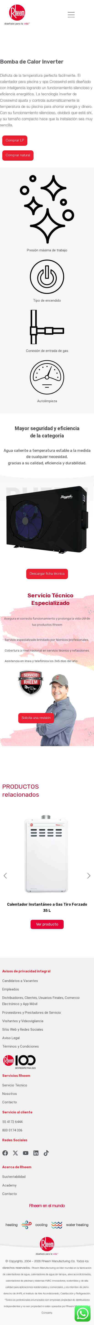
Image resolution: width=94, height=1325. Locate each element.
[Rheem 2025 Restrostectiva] (19, 1061)
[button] (71, 15)
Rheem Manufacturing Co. (59, 1261)
